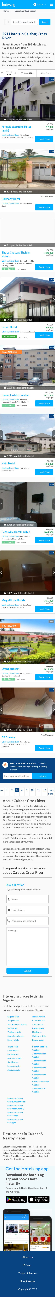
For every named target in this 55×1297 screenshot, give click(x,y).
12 (44, 790)
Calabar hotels (14, 1032)
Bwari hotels (13, 1054)
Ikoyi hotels (12, 1062)
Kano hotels (37, 1024)
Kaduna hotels (39, 1036)
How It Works (27, 1281)
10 (32, 790)
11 (38, 790)
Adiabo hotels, (43, 1153)
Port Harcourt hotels (17, 1024)
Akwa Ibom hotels (15, 1036)
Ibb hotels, (33, 1146)
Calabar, (5, 135)
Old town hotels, (18, 1159)
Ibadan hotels (38, 1016)
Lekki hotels (12, 1050)
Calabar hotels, (10, 1146)
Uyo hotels (37, 1032)
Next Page (51, 792)
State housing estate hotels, (37, 1150)
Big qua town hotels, (13, 1156)
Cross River (14, 135)
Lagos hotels (13, 1016)
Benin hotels (38, 1028)
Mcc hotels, (22, 1146)
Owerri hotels (38, 1020)
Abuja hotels (13, 1020)
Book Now (44, 138)
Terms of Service (27, 1273)
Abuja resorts (13, 1070)
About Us (27, 1257)
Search (45, 22)
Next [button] (53, 98)
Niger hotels (13, 1040)
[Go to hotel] (27, 99)
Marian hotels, (29, 1153)
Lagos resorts (13, 1066)
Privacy (27, 1265)
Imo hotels (12, 1028)
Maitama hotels (14, 1058)
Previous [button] (1, 98)
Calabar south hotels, (13, 1153)
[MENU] (51, 4)
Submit (27, 970)
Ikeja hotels (12, 1046)
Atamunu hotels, (31, 1156)
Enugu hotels (38, 1040)
